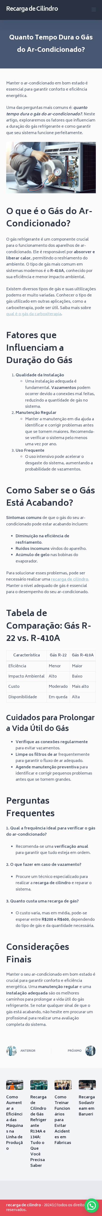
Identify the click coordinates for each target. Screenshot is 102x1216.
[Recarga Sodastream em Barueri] (87, 1085)
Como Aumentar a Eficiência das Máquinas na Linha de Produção (14, 1123)
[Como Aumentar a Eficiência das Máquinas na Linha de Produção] (14, 1085)
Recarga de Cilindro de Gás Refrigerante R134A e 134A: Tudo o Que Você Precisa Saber (38, 1131)
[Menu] (94, 9)
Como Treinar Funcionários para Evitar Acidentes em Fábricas (63, 1123)
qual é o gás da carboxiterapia (33, 314)
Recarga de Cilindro (32, 9)
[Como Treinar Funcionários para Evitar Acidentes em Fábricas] (63, 1085)
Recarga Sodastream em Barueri (87, 1106)
